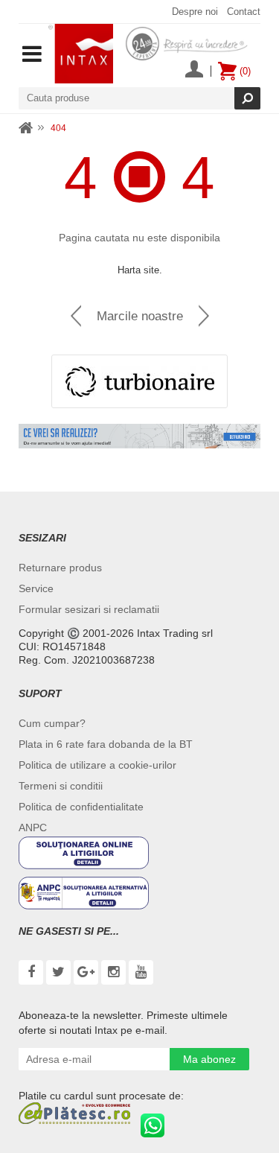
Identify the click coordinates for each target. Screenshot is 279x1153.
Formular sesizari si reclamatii (89, 609)
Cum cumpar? (52, 723)
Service (36, 588)
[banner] (139, 436)
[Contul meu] (194, 70)
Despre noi (195, 11)
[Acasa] (26, 128)
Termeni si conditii (61, 786)
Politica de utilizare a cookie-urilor (97, 765)
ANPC (33, 827)
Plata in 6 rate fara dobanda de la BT (106, 744)
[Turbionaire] (139, 381)
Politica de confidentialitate (81, 807)
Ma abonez (209, 1059)
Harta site (138, 270)
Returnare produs (60, 568)
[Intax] (80, 53)
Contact (243, 11)
